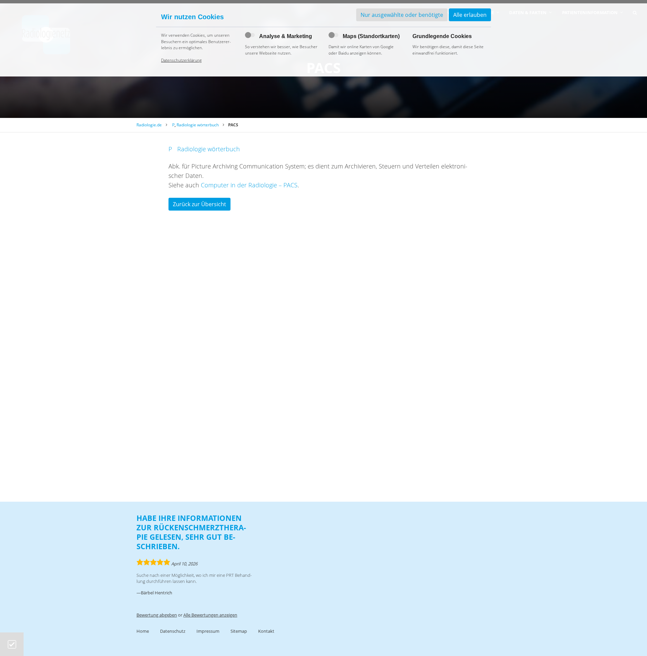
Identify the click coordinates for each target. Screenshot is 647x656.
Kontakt (266, 631)
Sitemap (238, 631)
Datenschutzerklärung (181, 60)
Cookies (12, 644)
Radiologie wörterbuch (198, 125)
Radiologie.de (149, 125)
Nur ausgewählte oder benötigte (402, 15)
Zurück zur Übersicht (199, 204)
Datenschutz (172, 631)
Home (142, 631)
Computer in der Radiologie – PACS (249, 185)
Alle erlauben (470, 15)
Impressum (207, 631)
